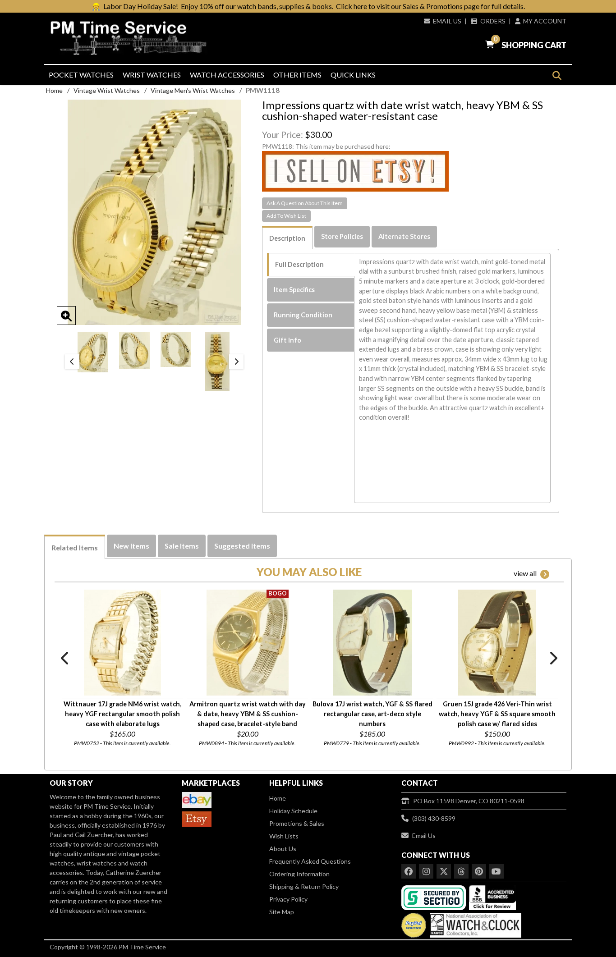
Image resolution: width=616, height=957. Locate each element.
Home (54, 90)
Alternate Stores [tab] (404, 236)
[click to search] (556, 75)
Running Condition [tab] (303, 315)
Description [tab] (287, 238)
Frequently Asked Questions (310, 861)
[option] (93, 352)
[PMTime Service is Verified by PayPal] (413, 923)
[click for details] (122, 643)
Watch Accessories (227, 74)
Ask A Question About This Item (305, 203)
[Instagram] (426, 871)
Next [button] (236, 361)
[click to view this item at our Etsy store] (355, 170)
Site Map (281, 912)
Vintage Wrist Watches (107, 90)
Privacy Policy (288, 899)
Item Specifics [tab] (294, 289)
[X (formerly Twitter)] (444, 871)
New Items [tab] (131, 545)
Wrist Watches (152, 74)
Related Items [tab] (74, 547)
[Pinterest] (479, 871)
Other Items (297, 74)
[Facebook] (408, 871)
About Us (282, 848)
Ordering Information (299, 874)
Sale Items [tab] (182, 545)
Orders (492, 21)
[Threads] (461, 871)
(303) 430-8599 (433, 818)
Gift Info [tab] (287, 340)
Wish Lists (284, 836)
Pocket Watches (81, 74)
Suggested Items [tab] (242, 545)
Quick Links (353, 74)
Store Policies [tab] (342, 236)
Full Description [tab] (299, 264)
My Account (544, 21)
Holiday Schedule (293, 811)
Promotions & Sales (296, 823)
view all (525, 573)
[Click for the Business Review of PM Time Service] (492, 897)
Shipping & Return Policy (304, 886)
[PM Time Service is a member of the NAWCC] (474, 923)
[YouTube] (496, 871)
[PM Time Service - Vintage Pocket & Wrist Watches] (132, 38)
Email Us (447, 21)
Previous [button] (72, 361)
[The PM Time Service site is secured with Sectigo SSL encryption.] (434, 897)
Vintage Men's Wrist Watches (193, 90)
